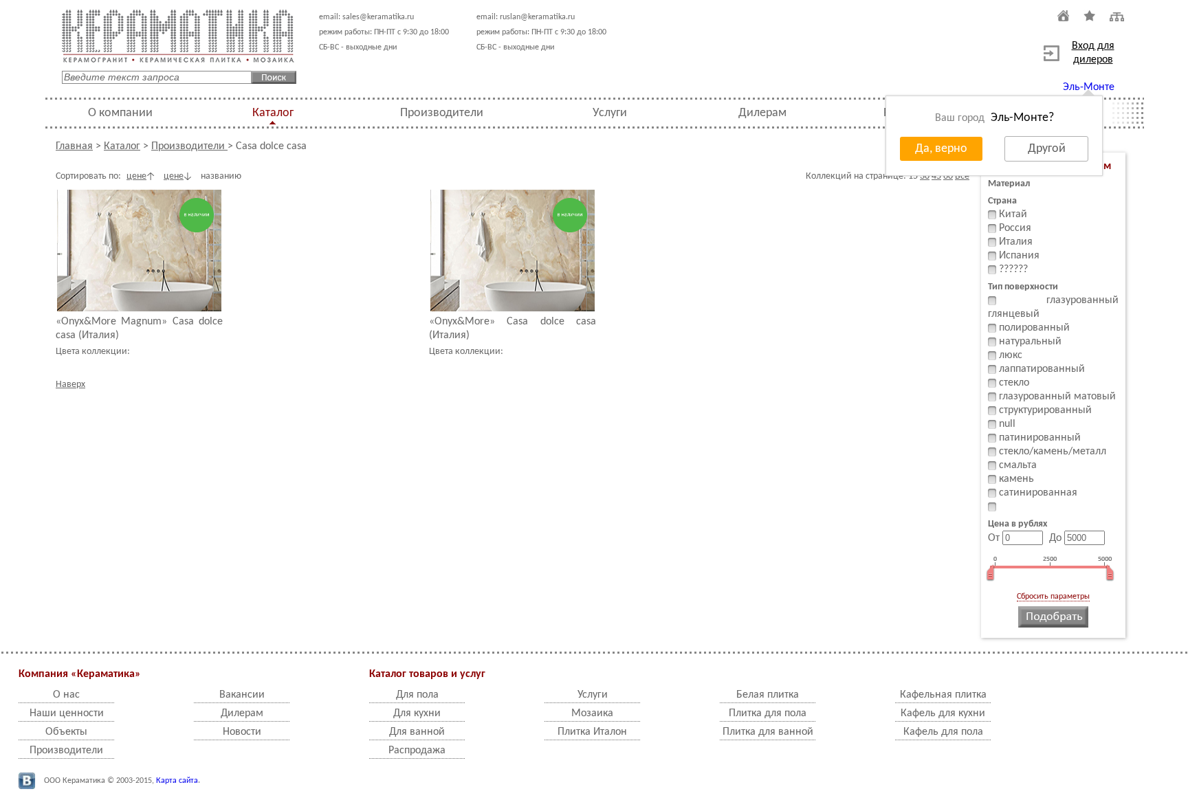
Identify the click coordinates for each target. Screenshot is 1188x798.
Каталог (273, 113)
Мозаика (592, 713)
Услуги (610, 113)
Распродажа (417, 750)
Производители (441, 113)
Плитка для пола (767, 713)
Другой (1047, 148)
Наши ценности (67, 713)
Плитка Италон (592, 732)
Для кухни (417, 713)
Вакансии (242, 694)
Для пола (417, 694)
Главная (74, 146)
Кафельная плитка (943, 694)
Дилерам (762, 113)
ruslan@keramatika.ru (537, 17)
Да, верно (941, 148)
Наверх (70, 384)
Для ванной (417, 732)
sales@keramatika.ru (378, 17)
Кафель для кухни (943, 713)
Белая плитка (767, 694)
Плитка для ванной (768, 732)
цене (136, 176)
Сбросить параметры (1053, 596)
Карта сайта (177, 781)
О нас (66, 694)
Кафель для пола (943, 732)
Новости (242, 732)
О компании (120, 113)
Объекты (66, 732)
